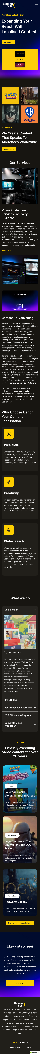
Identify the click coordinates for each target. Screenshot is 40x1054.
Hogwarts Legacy (16, 901)
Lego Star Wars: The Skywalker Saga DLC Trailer (18, 845)
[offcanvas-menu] (36, 5)
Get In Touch (14, 1047)
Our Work (27, 1047)
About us (24, 1042)
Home (14, 1042)
